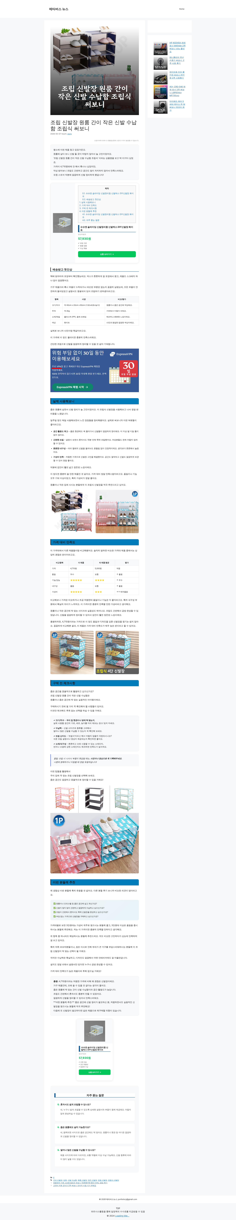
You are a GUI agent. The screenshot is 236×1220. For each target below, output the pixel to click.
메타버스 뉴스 (58, 9)
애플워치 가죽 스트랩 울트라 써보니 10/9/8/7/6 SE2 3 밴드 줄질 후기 (80, 1183)
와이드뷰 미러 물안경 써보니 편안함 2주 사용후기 (177, 75)
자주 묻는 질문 (90, 220)
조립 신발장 (102, 1180)
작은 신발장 (92, 1180)
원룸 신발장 (82, 1180)
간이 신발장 (57, 1180)
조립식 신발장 (113, 1180)
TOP (118, 1208)
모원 (65, 1180)
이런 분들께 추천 (88, 211)
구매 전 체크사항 (88, 208)
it (53, 1177)
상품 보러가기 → (107, 254)
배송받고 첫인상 (91, 199)
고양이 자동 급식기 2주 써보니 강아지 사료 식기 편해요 (74, 1185)
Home (181, 9)
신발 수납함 (72, 1180)
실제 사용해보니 (87, 202)
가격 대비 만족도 (88, 205)
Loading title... (122, 1216)
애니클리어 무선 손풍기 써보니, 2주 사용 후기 (177, 60)
